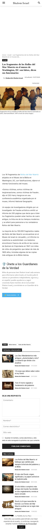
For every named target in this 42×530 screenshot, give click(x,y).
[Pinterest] (12, 119)
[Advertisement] (21, 33)
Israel (9, 55)
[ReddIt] (27, 119)
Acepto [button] (21, 527)
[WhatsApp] (17, 119)
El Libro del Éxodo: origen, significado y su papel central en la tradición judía (27, 476)
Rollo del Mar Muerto (25, 344)
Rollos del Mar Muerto (29, 174)
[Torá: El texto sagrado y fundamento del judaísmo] (7, 386)
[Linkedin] (22, 119)
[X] (7, 119)
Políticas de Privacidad (28, 524)
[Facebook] (2, 119)
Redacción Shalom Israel (14, 78)
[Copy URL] (2, 124)
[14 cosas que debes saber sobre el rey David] (7, 374)
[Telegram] (37, 119)
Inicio (4, 55)
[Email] (32, 119)
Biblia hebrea (12, 344)
